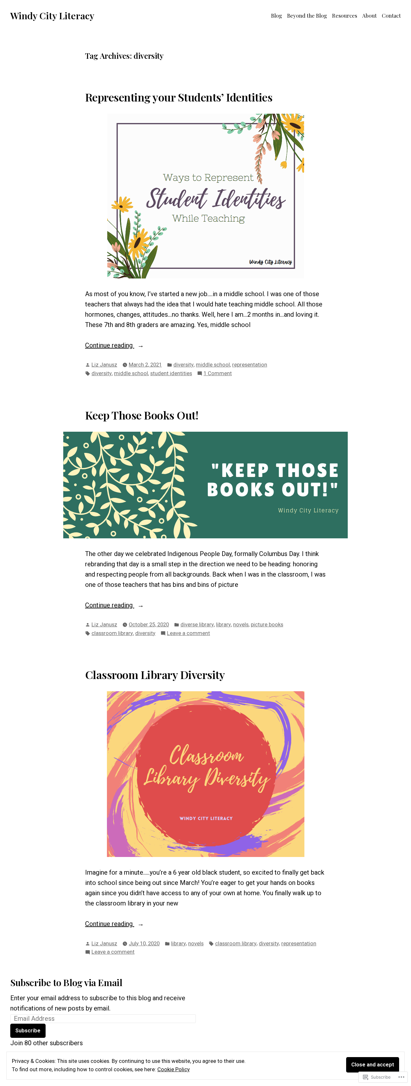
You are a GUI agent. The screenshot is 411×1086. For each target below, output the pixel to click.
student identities (171, 373)
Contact (391, 15)
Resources (344, 15)
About (369, 15)
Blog (276, 15)
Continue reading (109, 345)
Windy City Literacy (52, 15)
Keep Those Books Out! (141, 415)
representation (249, 365)
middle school (213, 365)
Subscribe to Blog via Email (66, 982)
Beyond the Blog (307, 15)
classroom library (112, 633)
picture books (267, 625)
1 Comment (218, 374)
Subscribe (27, 1031)
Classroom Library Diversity (155, 674)
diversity (183, 365)
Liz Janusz (104, 365)
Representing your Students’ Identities (178, 97)
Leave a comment (188, 634)
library (223, 625)
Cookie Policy (173, 1069)
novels (241, 625)
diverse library (197, 625)
